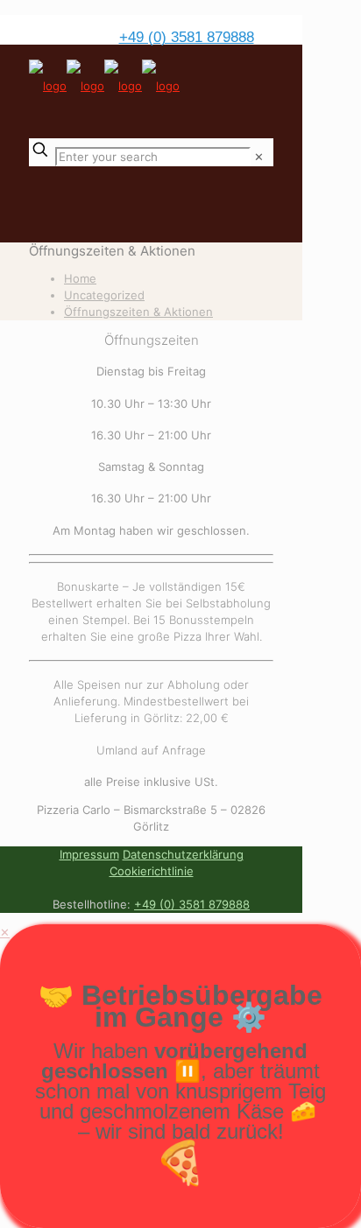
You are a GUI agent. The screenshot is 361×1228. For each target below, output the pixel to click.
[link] (259, 157)
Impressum (89, 854)
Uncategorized (104, 295)
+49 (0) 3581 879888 (186, 37)
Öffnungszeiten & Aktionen (138, 312)
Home (80, 278)
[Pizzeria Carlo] (104, 86)
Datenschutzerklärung (183, 854)
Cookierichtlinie (152, 871)
